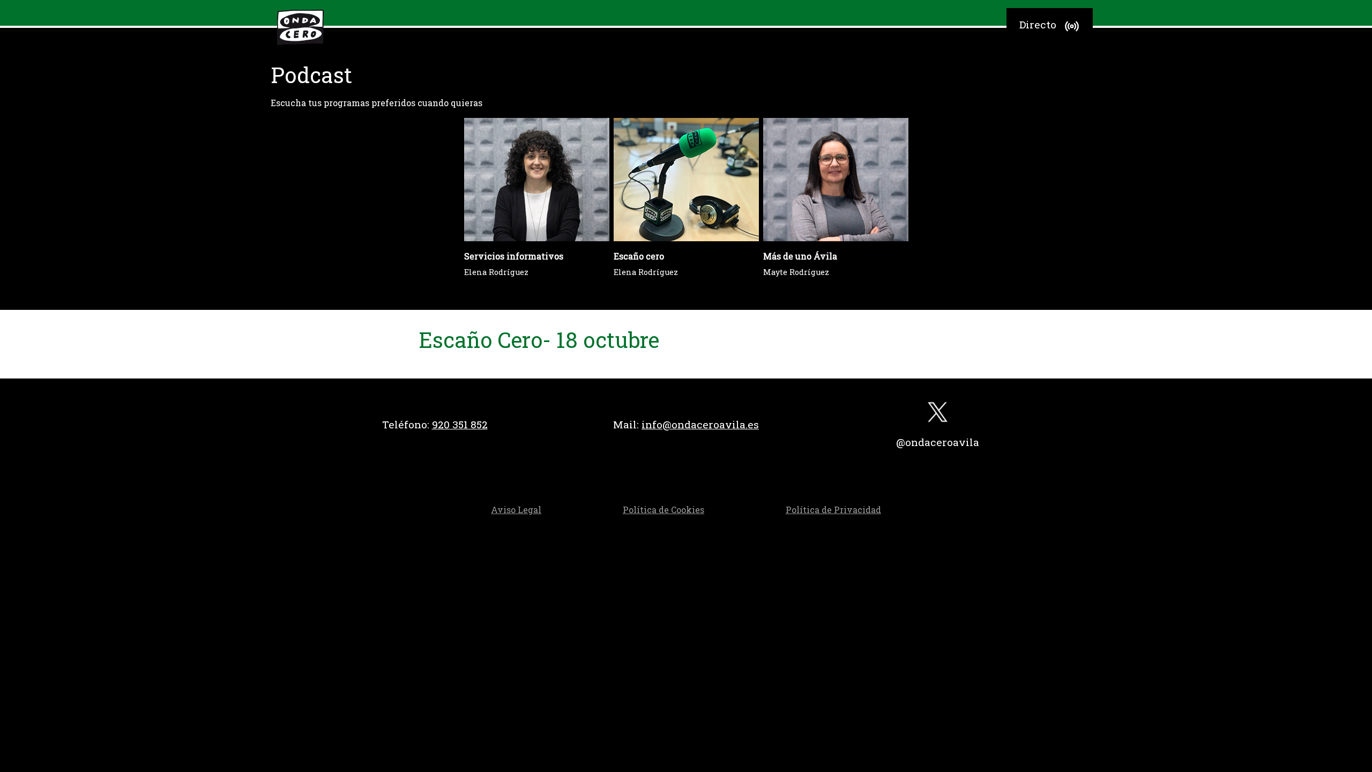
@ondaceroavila (937, 442)
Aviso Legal (516, 509)
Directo (1037, 24)
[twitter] (937, 414)
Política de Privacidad (833, 509)
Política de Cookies (663, 509)
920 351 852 (460, 424)
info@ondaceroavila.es (700, 424)
